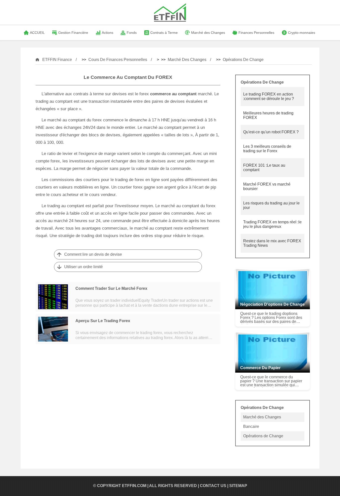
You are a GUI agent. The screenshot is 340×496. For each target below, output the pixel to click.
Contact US (213, 486)
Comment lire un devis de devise (93, 254)
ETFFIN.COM (134, 486)
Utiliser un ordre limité (83, 267)
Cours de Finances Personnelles (117, 59)
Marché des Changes (187, 59)
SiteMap (238, 486)
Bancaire (251, 426)
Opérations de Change (243, 59)
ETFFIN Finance (57, 59)
